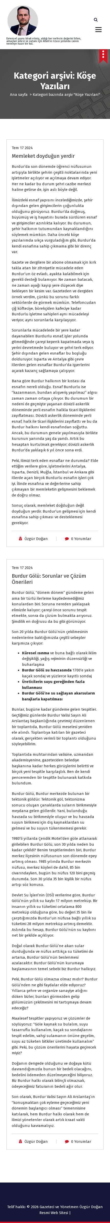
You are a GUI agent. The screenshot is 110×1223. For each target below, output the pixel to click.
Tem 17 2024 (22, 148)
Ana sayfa (19, 94)
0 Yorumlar (81, 538)
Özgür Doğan (36, 538)
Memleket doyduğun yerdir (43, 156)
